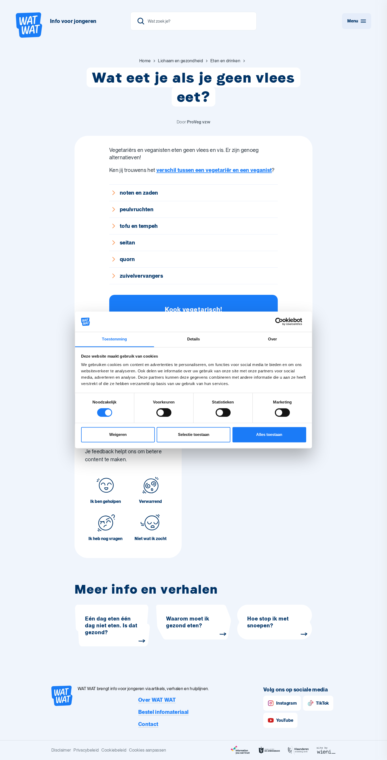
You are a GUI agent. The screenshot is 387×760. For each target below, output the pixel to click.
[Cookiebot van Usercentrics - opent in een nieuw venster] (283, 322)
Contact (148, 724)
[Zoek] (140, 21)
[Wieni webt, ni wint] (326, 750)
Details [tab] (193, 339)
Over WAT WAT (157, 700)
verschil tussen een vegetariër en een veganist (214, 170)
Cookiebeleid (113, 750)
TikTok (322, 703)
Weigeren (118, 434)
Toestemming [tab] (114, 339)
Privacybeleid (86, 750)
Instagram (286, 703)
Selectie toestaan (193, 434)
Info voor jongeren (73, 21)
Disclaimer (61, 750)
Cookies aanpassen (147, 750)
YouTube (284, 720)
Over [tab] (272, 339)
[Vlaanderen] (298, 750)
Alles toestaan (269, 434)
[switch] (163, 412)
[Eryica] (240, 750)
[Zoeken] (193, 21)
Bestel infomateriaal (163, 712)
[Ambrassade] (269, 750)
